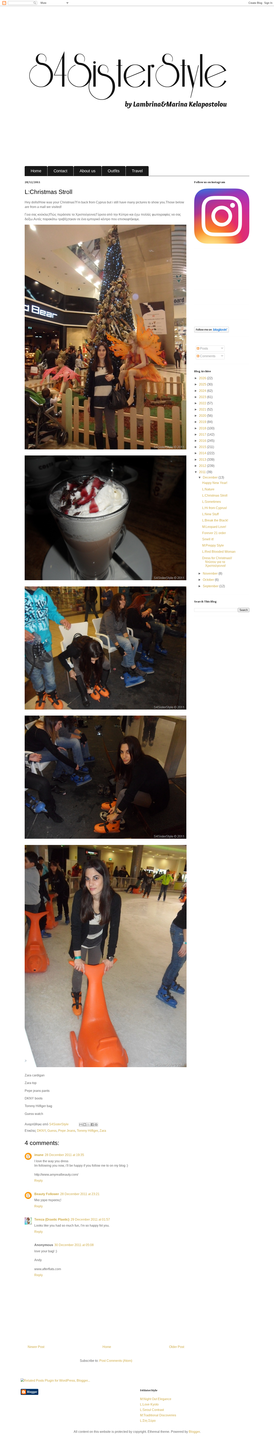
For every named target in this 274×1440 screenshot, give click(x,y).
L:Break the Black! (215, 520)
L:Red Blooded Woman (218, 551)
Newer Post (36, 1347)
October (209, 579)
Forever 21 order (214, 533)
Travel (137, 171)
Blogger (194, 1431)
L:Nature (208, 489)
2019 (203, 422)
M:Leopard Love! (214, 526)
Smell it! (208, 539)
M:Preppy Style (213, 545)
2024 (203, 390)
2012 (203, 465)
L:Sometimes (211, 501)
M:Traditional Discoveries (158, 1415)
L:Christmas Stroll (214, 495)
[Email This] (81, 1125)
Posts (203, 348)
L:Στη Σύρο (148, 1420)
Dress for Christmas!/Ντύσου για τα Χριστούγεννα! (217, 561)
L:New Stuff (210, 514)
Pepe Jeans (66, 1130)
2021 (203, 409)
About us (87, 171)
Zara (102, 1130)
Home (36, 171)
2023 (203, 397)
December (210, 477)
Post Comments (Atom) (115, 1360)
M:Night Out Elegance (155, 1399)
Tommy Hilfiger (87, 1130)
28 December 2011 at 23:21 (79, 1194)
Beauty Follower (46, 1194)
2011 (203, 472)
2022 (203, 403)
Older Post (176, 1347)
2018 (203, 428)
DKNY (41, 1130)
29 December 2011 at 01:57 (90, 1219)
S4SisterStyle (59, 1124)
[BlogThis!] (85, 1125)
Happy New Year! (214, 483)
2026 (203, 378)
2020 (203, 415)
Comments (207, 356)
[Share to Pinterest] (96, 1125)
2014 (203, 453)
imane (39, 1155)
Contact (60, 171)
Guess (52, 1130)
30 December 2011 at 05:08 (74, 1245)
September (211, 586)
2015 (203, 447)
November (210, 573)
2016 (203, 440)
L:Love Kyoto (149, 1404)
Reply (38, 1180)
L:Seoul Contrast (152, 1410)
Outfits (114, 171)
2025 (203, 384)
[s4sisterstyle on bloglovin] (211, 331)
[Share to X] (88, 1125)
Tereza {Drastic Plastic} (51, 1219)
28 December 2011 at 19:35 (64, 1155)
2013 (203, 459)
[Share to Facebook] (92, 1125)
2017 (203, 434)
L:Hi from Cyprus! (214, 508)
